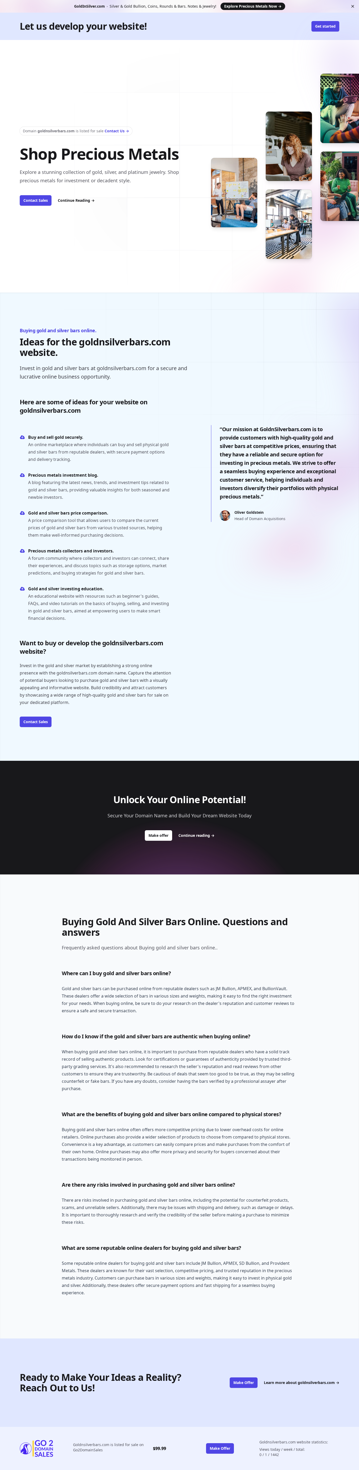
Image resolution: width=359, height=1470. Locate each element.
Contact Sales (35, 200)
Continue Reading (76, 200)
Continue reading (196, 835)
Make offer (160, 835)
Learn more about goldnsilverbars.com (301, 1382)
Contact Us (117, 130)
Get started (325, 26)
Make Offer (243, 1382)
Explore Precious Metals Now (252, 6)
